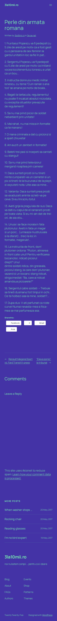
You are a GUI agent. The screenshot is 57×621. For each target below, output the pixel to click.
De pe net (31, 35)
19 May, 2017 (46, 537)
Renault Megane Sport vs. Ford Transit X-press (19, 360)
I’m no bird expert (16, 537)
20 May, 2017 (46, 509)
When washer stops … (18, 509)
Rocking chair (13, 519)
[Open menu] (50, 5)
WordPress (47, 615)
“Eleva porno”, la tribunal (43, 360)
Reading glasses (15, 528)
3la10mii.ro (11, 5)
